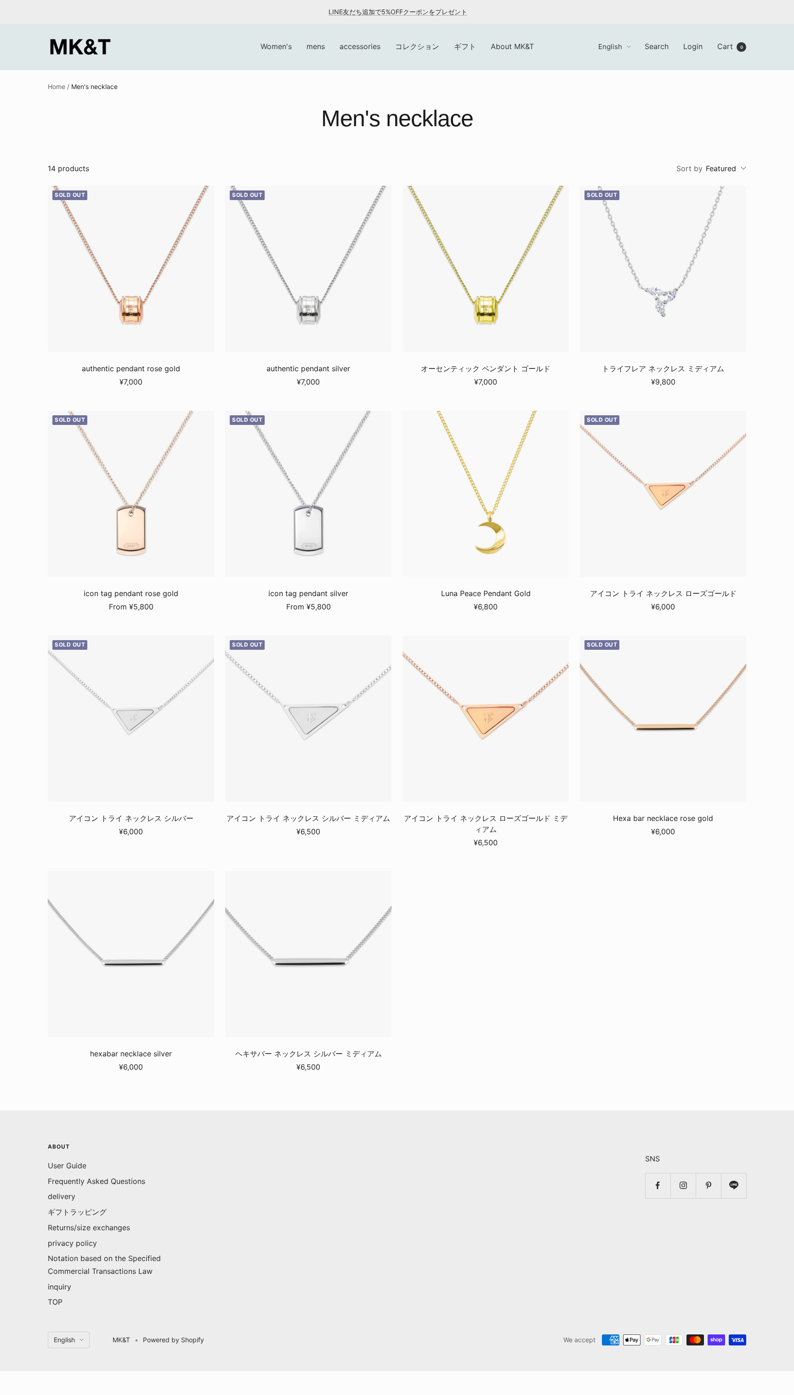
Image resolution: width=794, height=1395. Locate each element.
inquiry (59, 1286)
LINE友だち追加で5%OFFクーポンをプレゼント (398, 12)
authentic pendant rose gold (131, 368)
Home (56, 86)
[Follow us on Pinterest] (708, 1185)
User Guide (67, 1165)
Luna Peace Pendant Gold (486, 593)
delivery (61, 1196)
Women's (276, 46)
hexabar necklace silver (131, 1053)
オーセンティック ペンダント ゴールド (485, 368)
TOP (55, 1301)
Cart (730, 46)
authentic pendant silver (308, 368)
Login (693, 46)
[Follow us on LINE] (733, 1185)
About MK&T (512, 46)
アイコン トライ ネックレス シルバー (131, 818)
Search (657, 46)
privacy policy (72, 1243)
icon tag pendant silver (308, 593)
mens (315, 46)
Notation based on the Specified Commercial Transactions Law (104, 1265)
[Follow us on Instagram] (683, 1185)
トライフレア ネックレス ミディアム (663, 368)
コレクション (417, 46)
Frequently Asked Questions (96, 1181)
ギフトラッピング (77, 1211)
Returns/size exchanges (89, 1227)
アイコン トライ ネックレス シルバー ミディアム (308, 818)
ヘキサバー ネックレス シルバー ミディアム (308, 1053)
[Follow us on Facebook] (657, 1185)
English (610, 46)
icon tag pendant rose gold (131, 593)
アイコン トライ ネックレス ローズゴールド (663, 593)
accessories (360, 46)
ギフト (465, 46)
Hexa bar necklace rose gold (663, 818)
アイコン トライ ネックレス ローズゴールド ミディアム (485, 824)
